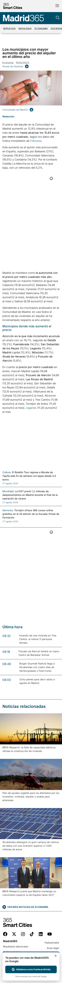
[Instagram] (23, 934)
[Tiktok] (32, 934)
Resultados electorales (15, 946)
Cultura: (6, 472)
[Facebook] (5, 934)
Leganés (31, 407)
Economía (41, 28)
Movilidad (25, 28)
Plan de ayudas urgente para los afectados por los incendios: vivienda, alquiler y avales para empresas (30, 796)
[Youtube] (49, 934)
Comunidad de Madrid (15, 109)
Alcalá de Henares (12, 66)
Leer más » (7, 755)
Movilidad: (8, 491)
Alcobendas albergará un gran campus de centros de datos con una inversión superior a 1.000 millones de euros (30, 846)
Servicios (9, 28)
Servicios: (8, 510)
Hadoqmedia (52, 942)
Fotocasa (36, 140)
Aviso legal (53, 948)
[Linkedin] (41, 934)
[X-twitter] (14, 934)
